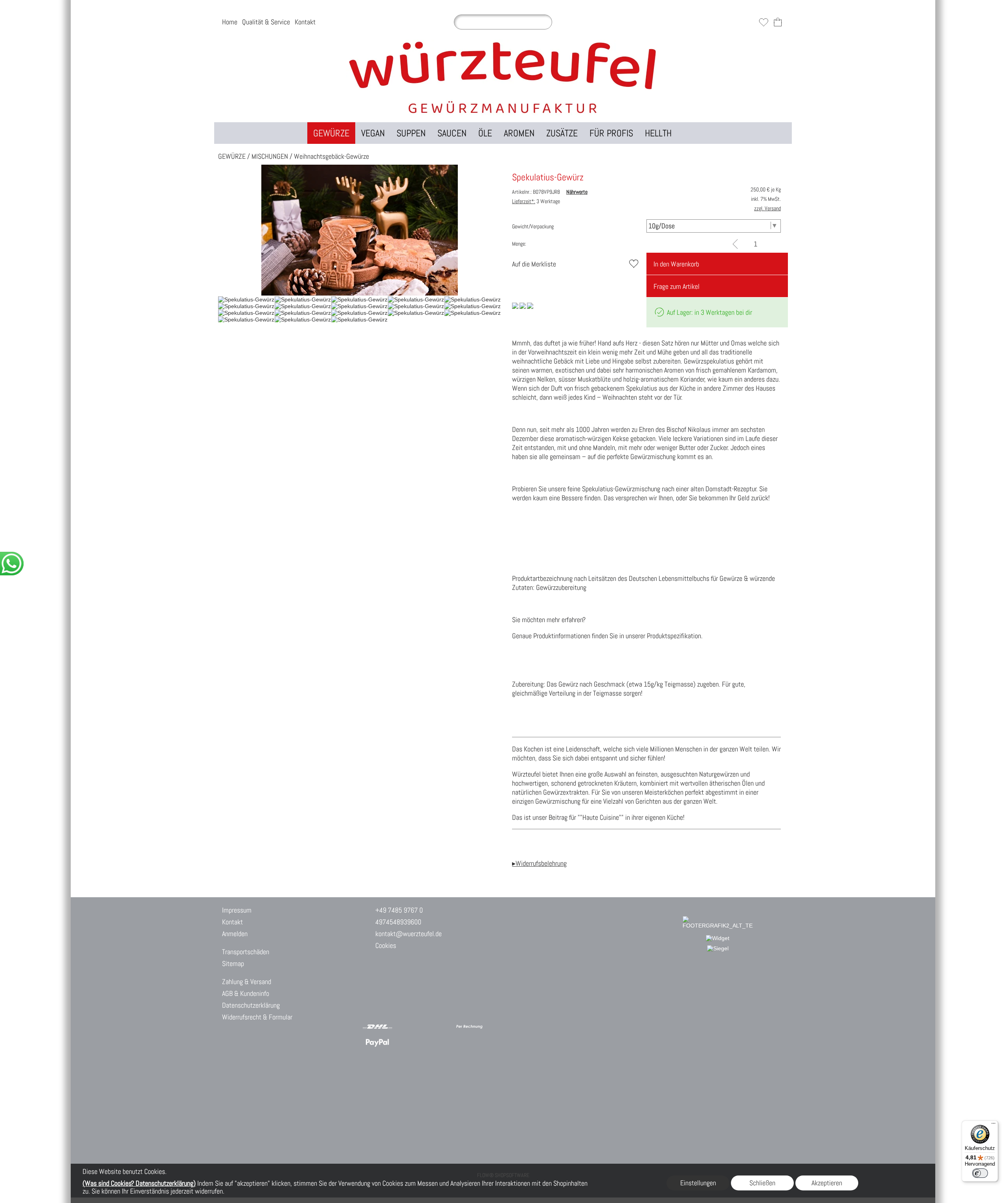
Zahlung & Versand (246, 981)
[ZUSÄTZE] (562, 133)
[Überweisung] (438, 1026)
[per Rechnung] (469, 1026)
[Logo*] (503, 43)
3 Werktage (536, 201)
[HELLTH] (658, 133)
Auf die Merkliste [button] (534, 263)
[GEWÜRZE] (331, 133)
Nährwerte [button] (576, 191)
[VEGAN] (373, 133)
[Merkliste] (763, 22)
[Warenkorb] (778, 22)
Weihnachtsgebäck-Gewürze (331, 156)
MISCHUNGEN (270, 156)
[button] (689, 133)
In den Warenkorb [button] (676, 263)
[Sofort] (438, 1042)
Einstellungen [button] (698, 1182)
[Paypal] (377, 1042)
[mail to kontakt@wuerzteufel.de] (372, 995)
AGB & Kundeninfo (245, 993)
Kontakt (305, 21)
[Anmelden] (749, 22)
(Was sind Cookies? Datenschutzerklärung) (139, 1183)
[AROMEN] (519, 133)
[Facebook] (435, 995)
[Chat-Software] (414, 995)
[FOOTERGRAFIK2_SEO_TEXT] (718, 919)
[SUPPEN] (411, 133)
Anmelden (235, 933)
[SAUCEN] (451, 133)
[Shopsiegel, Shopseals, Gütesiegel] (717, 938)
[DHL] (377, 1026)
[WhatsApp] (393, 995)
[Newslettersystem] (456, 995)
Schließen (762, 1182)
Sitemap (233, 963)
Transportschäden (245, 951)
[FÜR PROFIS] (611, 133)
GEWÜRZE (232, 156)
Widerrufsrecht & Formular (257, 1016)
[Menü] (993, 1125)
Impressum (237, 910)
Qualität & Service (266, 21)
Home (229, 21)
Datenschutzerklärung (251, 1005)
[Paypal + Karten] (408, 1042)
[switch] (980, 1173)
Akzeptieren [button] (826, 1182)
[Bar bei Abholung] (408, 1026)
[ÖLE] (485, 133)
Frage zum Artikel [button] (676, 286)
